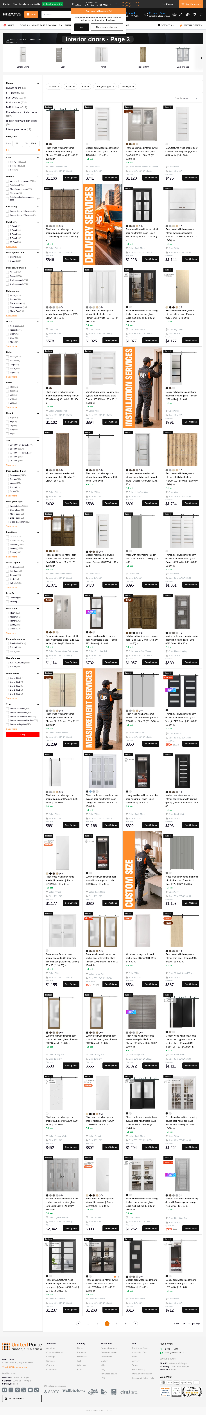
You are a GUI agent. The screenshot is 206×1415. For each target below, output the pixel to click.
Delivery (136, 1361)
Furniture (81, 1352)
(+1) (141, 226)
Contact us (51, 1369)
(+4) (141, 470)
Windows (81, 1365)
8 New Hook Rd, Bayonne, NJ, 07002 (91, 5)
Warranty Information (142, 1373)
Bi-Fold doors (16, 107)
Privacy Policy (138, 1369)
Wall (79, 1361)
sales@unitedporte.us (159, 16)
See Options (71, 177)
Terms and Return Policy (143, 1378)
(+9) (180, 951)
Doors (80, 1348)
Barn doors (16, 97)
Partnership (106, 1356)
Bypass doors (16, 88)
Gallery (104, 1361)
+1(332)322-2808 (130, 2)
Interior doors (35, 40)
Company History (54, 1352)
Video (103, 1365)
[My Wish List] (194, 14)
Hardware (82, 1356)
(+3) (61, 226)
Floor (79, 1369)
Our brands (51, 1365)
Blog (15, 4)
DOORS (22, 40)
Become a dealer (109, 1352)
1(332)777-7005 (131, 16)
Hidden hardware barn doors (21, 123)
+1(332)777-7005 (130, 5)
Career (135, 1365)
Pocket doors (16, 102)
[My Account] (181, 14)
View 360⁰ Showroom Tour (15, 1367)
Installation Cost (139, 1352)
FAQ (103, 1378)
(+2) (180, 226)
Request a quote (109, 1348)
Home (12, 40)
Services (50, 1361)
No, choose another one (106, 27)
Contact (7, 4)
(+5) (180, 307)
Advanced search (109, 1373)
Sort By (178, 98)
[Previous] (78, 1323)
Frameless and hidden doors (21, 114)
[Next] (135, 1323)
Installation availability (29, 4)
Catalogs (50, 1356)
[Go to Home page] (12, 14)
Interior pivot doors (18, 129)
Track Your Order (140, 1348)
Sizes (134, 1356)
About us (50, 1348)
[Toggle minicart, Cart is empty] (201, 14)
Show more (11, 246)
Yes (81, 27)
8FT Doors (15, 92)
